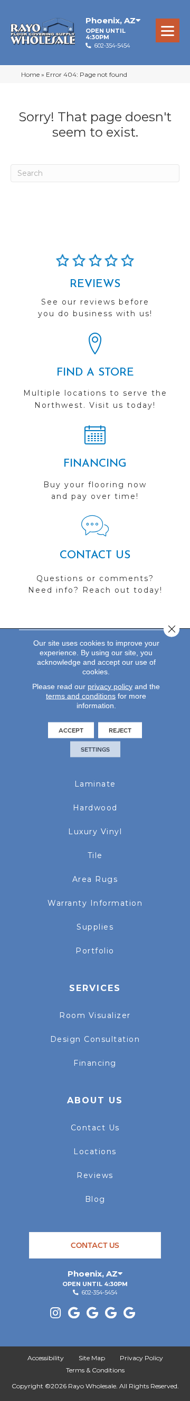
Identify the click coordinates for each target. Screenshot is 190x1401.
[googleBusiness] (74, 1313)
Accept (71, 730)
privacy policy (110, 686)
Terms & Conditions (95, 1370)
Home (30, 74)
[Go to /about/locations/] (95, 376)
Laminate (95, 784)
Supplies (95, 927)
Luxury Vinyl (95, 831)
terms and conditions (81, 695)
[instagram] (55, 1313)
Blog (95, 1199)
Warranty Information (95, 903)
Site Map (92, 1358)
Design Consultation (95, 1039)
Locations (95, 1151)
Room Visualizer (95, 1015)
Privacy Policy (141, 1358)
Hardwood (95, 808)
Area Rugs (95, 879)
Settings (95, 749)
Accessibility (45, 1358)
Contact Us (95, 1127)
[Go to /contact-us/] (95, 559)
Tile (95, 855)
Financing (95, 1063)
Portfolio (95, 951)
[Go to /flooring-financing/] (95, 467)
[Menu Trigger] (167, 30)
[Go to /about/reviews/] (95, 291)
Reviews (95, 1175)
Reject (120, 730)
